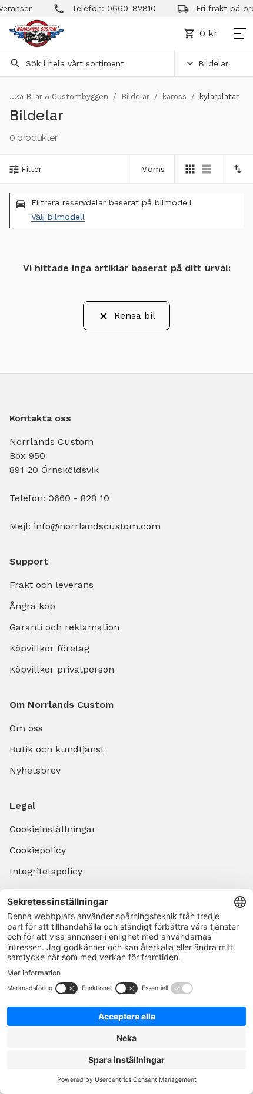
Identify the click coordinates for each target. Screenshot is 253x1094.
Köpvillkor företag (49, 648)
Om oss (26, 728)
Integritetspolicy (45, 871)
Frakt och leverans (51, 584)
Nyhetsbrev (35, 770)
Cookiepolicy (37, 850)
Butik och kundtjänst (56, 749)
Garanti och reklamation (64, 627)
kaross (174, 96)
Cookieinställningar (52, 829)
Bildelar (213, 63)
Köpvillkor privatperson (61, 669)
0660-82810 (126, 8)
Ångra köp (32, 606)
